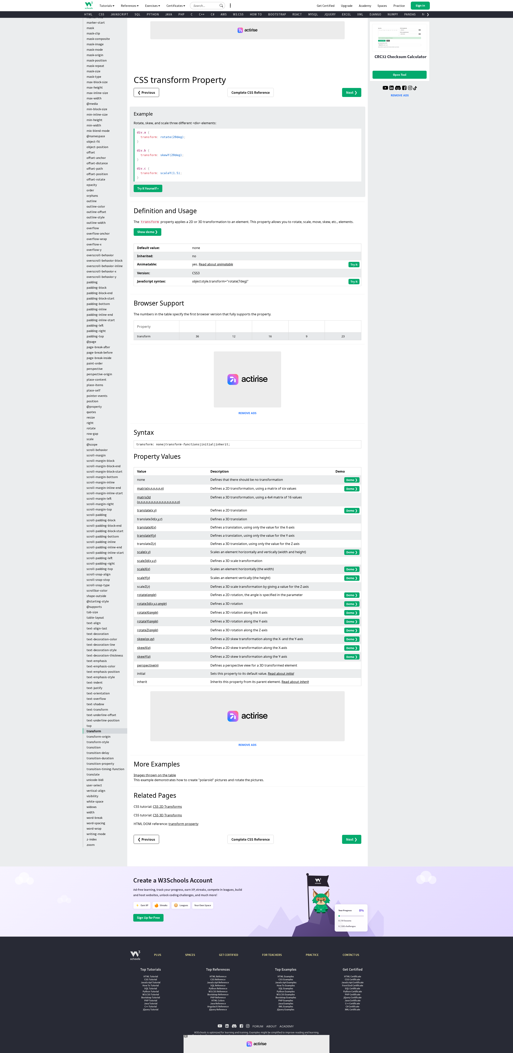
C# (212, 14)
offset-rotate (96, 179)
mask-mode (95, 49)
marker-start (96, 22)
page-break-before (100, 352)
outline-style (96, 217)
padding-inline (97, 309)
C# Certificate (352, 1006)
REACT (297, 14)
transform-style (98, 742)
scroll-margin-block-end (103, 466)
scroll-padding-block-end (104, 525)
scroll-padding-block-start (105, 531)
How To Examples (286, 985)
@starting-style (98, 601)
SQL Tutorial (150, 988)
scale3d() (146, 561)
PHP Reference (218, 997)
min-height (94, 120)
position (92, 401)
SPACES (190, 955)
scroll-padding (97, 515)
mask (90, 28)
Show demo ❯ (147, 232)
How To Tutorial (150, 985)
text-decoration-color (102, 639)
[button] (221, 5)
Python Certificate (352, 991)
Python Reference (218, 988)
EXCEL (346, 14)
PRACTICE (312, 955)
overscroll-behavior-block (104, 260)
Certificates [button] (175, 6)
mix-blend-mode (98, 131)
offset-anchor (96, 158)
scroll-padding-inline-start (105, 553)
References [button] (129, 6)
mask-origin (95, 55)
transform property (183, 824)
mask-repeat (95, 66)
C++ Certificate (352, 1003)
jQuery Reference (218, 1009)
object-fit (93, 141)
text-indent (95, 682)
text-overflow (96, 699)
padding (92, 282)
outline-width (96, 223)
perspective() (148, 665)
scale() (143, 552)
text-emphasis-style (101, 677)
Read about (216, 264)
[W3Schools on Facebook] (404, 88)
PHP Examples (285, 1000)
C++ (202, 14)
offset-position (97, 174)
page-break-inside (99, 358)
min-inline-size (97, 114)
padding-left (95, 325)
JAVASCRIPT (119, 14)
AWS (224, 14)
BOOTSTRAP (277, 14)
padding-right (96, 331)
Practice (399, 6)
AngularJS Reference (218, 1006)
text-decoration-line (101, 644)
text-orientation (98, 693)
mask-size (93, 71)
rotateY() (147, 621)
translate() (147, 510)
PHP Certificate (352, 994)
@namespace (96, 136)
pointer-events (97, 396)
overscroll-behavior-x (101, 271)
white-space (95, 801)
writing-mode (96, 834)
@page (91, 342)
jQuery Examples (285, 1009)
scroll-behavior (97, 450)
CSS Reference (217, 979)
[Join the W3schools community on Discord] (398, 88)
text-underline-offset (101, 715)
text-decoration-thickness (105, 655)
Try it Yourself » (148, 188)
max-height (95, 87)
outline (92, 201)
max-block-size (97, 82)
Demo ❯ (351, 480)
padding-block (96, 287)
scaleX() (143, 569)
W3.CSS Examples (286, 994)
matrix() (150, 488)
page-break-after (98, 347)
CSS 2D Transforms (167, 806)
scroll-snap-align (98, 574)
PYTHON (153, 14)
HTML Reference (218, 976)
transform (94, 731)
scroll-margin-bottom (102, 477)
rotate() (146, 595)
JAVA (168, 14)
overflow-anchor (98, 233)
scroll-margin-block (100, 461)
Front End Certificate (352, 985)
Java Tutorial (150, 1003)
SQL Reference (217, 985)
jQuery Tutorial (150, 1009)
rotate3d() (152, 603)
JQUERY (330, 14)
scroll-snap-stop (98, 580)
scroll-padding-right (101, 563)
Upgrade (346, 6)
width (90, 812)
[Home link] (88, 5)
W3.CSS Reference (218, 991)
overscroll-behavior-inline (105, 266)
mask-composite (98, 39)
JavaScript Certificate (352, 982)
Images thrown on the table (155, 775)
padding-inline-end (100, 315)
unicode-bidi (95, 780)
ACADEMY (287, 1026)
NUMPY (393, 14)
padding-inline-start (101, 320)
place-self (93, 390)
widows (92, 807)
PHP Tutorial (150, 1000)
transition (94, 747)
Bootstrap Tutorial (150, 997)
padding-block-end (99, 293)
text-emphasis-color (101, 666)
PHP (181, 14)
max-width (94, 98)
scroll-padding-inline (101, 542)
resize (91, 417)
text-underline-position (103, 720)
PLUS (157, 955)
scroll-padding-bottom (103, 536)
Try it (353, 264)
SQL (137, 14)
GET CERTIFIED (228, 955)
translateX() (146, 527)
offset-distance (97, 163)
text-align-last (97, 628)
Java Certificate (353, 1000)
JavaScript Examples (285, 982)
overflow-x (94, 244)
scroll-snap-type (98, 585)
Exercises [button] (151, 6)
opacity (92, 185)
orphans (92, 196)
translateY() (146, 535)
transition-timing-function (105, 769)
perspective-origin (99, 374)
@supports (94, 607)
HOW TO (256, 14)
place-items (95, 385)
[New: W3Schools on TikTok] (415, 88)
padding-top (95, 336)
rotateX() (147, 612)
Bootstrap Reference (217, 994)
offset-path (95, 168)
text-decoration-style (102, 650)
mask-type (94, 77)
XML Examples (286, 1006)
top (89, 726)
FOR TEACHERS (272, 955)
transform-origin (98, 736)
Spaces (382, 6)
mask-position (97, 60)
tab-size (92, 612)
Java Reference (218, 1003)
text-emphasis (97, 661)
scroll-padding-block (101, 520)
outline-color (96, 206)
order (90, 190)
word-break (94, 818)
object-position (97, 147)
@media (92, 104)
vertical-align (96, 791)
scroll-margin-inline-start (105, 493)
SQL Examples (286, 988)
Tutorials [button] (106, 6)
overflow (93, 228)
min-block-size (97, 109)
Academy (365, 6)
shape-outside (96, 596)
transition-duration (100, 758)
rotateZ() (147, 630)
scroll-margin (96, 455)
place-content (96, 379)
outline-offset (96, 212)
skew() (145, 639)
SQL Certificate (352, 988)
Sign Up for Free (148, 917)
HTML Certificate (352, 976)
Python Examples (286, 991)
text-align (94, 623)
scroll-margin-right (100, 504)
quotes (91, 412)
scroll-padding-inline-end (104, 547)
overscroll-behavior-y (101, 277)
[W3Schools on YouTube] (385, 88)
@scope (92, 444)
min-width (94, 125)
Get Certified (325, 6)
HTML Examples (286, 976)
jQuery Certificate (353, 997)
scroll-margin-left (99, 498)
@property (94, 406)
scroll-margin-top (99, 509)
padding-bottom (98, 304)
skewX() (143, 648)
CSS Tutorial (150, 979)
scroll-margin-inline (101, 482)
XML (360, 14)
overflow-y (94, 250)
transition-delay (98, 753)
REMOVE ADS (247, 413)
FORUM (257, 1026)
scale (90, 439)
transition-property (100, 764)
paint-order (95, 363)
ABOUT (271, 1026)
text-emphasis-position (103, 672)
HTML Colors (217, 1000)
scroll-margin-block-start (104, 471)
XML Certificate (352, 1009)
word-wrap (94, 828)
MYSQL (313, 14)
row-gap (92, 434)
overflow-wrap (97, 239)
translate (93, 774)
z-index (92, 839)
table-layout (95, 617)
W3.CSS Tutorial (150, 994)
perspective (95, 369)
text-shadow (95, 704)
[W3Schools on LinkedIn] (391, 88)
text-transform (97, 709)
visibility (92, 796)
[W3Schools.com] (135, 957)
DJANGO (375, 14)
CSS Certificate (352, 979)
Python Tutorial (151, 991)
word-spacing (96, 823)
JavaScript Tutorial (150, 982)
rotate (91, 428)
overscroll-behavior (100, 255)
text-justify (94, 688)
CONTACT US (351, 955)
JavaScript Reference (218, 982)
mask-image (95, 44)
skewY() (143, 656)
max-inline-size (97, 93)
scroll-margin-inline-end (104, 488)
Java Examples (285, 1003)
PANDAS (410, 14)
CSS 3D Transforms (167, 815)
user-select (94, 785)
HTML (88, 14)
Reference (250, 92)
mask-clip (93, 33)
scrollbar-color (97, 590)
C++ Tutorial (150, 1006)
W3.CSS (238, 14)
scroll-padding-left (100, 558)
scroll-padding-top (100, 569)
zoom (91, 845)
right (90, 423)
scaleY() (143, 578)
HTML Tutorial (150, 976)
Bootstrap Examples (286, 997)
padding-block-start (100, 298)
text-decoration (98, 634)
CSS (101, 14)
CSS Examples (286, 979)
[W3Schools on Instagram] (410, 88)
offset (91, 152)
